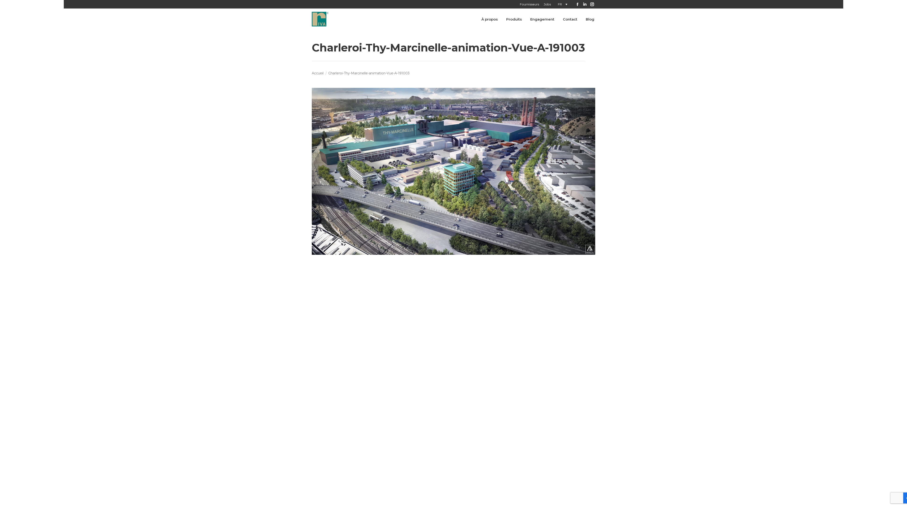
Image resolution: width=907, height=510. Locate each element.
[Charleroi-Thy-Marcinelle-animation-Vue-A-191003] (453, 171)
